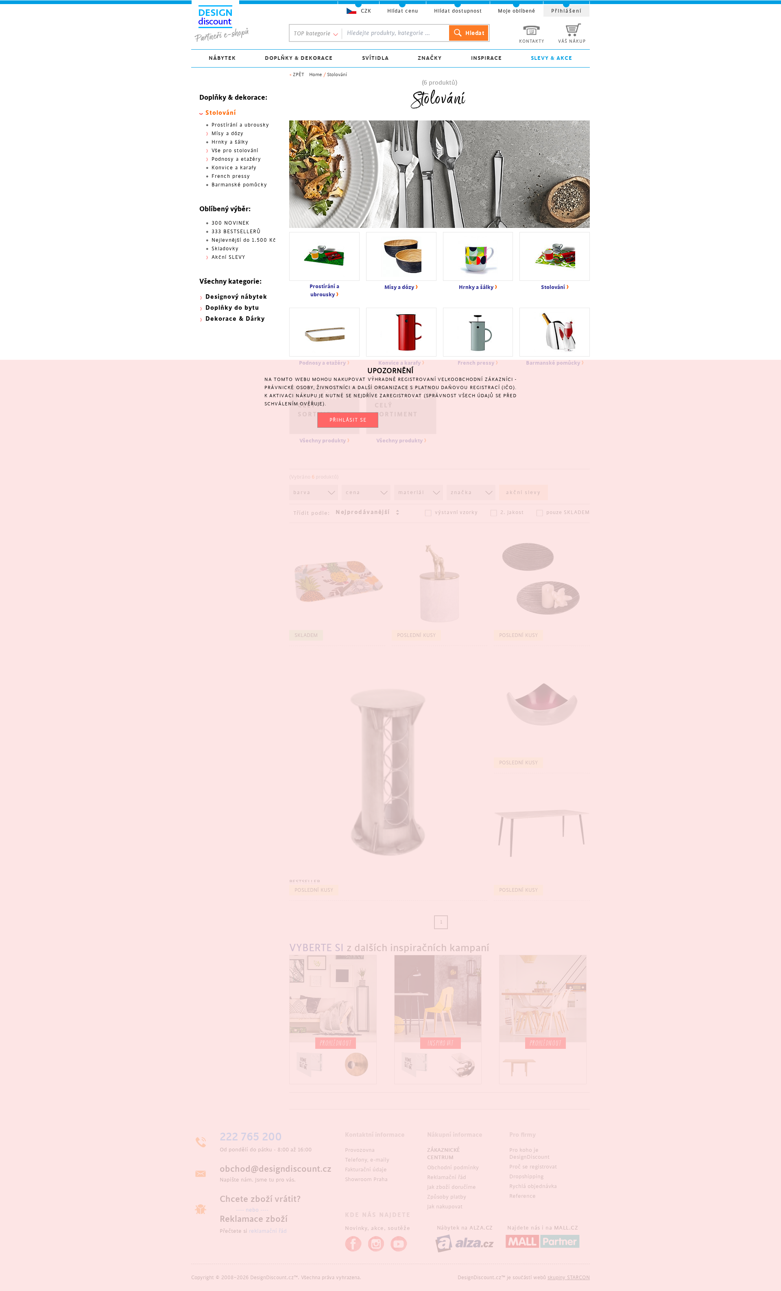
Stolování (337, 74)
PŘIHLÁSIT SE (348, 420)
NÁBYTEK (222, 58)
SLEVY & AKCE (551, 58)
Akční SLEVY (228, 257)
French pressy (231, 176)
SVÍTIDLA (375, 58)
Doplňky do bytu (232, 307)
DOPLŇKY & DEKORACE (299, 58)
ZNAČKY (430, 58)
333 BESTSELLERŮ (236, 231)
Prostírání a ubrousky (240, 125)
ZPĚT (298, 74)
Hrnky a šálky (230, 142)
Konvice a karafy (234, 168)
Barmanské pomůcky (239, 185)
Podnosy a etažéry (236, 159)
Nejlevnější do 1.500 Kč (244, 240)
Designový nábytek (236, 296)
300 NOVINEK (230, 223)
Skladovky (225, 249)
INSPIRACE (486, 58)
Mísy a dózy (228, 133)
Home (315, 74)
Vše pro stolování (235, 150)
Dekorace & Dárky (235, 318)
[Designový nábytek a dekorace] (232, 23)
